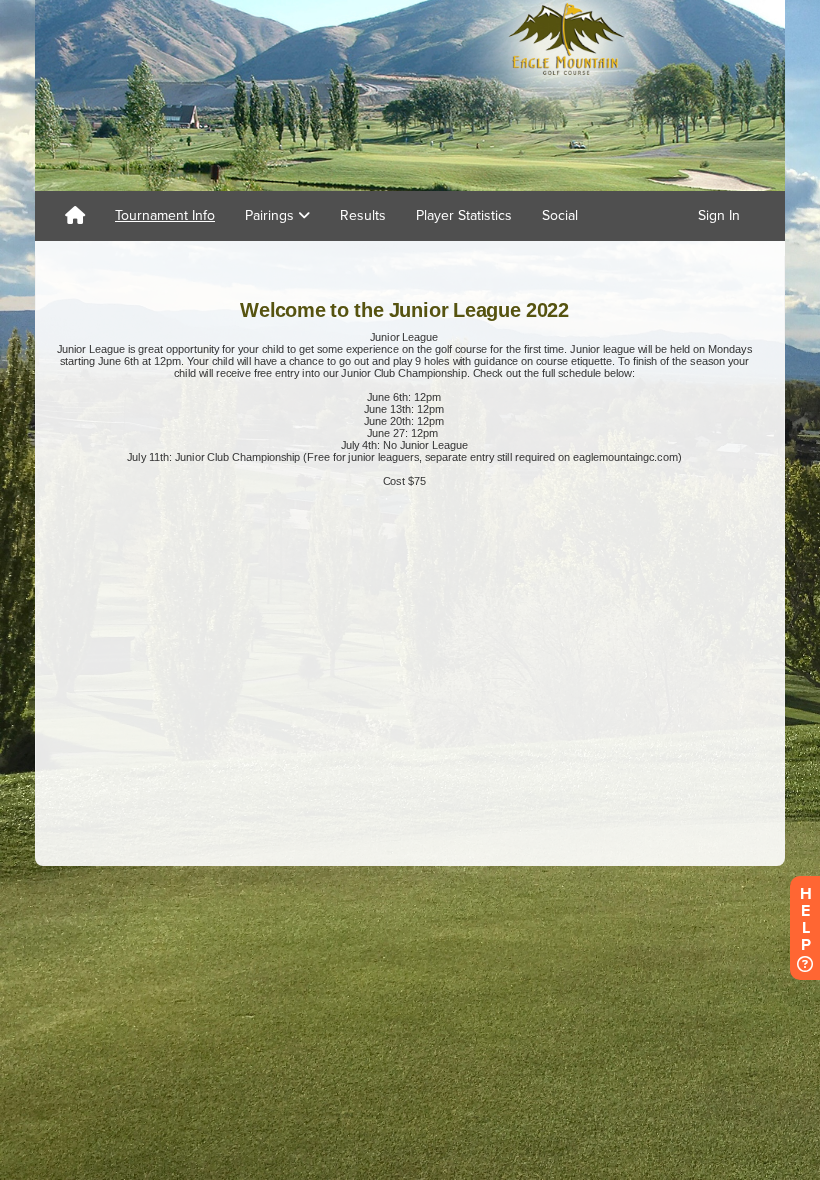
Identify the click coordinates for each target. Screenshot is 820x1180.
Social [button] (560, 215)
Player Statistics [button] (464, 215)
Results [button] (363, 215)
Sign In (719, 215)
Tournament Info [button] (165, 215)
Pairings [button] (271, 215)
